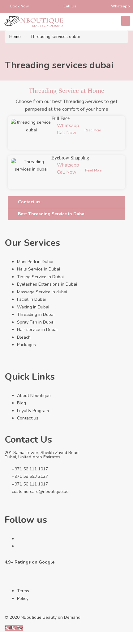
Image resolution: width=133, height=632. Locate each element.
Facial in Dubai (31, 299)
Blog (21, 403)
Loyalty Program (33, 411)
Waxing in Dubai (33, 307)
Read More (92, 130)
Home (15, 36)
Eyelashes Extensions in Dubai (47, 284)
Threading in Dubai (35, 314)
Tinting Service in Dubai (40, 277)
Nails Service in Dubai (38, 269)
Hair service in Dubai (37, 330)
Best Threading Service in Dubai (52, 214)
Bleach (24, 337)
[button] (125, 21)
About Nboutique (34, 396)
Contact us (29, 202)
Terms (23, 591)
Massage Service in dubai (42, 292)
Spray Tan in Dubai (35, 322)
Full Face (60, 118)
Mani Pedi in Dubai (35, 262)
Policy (22, 598)
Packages (26, 345)
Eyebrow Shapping (70, 157)
